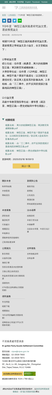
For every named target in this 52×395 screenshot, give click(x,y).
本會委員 (6, 191)
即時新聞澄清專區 (34, 204)
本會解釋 (31, 224)
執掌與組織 (6, 186)
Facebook (36, 2)
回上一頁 (26, 166)
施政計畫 (6, 262)
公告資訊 (12, 15)
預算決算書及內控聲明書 (12, 267)
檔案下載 (6, 306)
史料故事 (31, 258)
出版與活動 (6, 258)
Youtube (44, 2)
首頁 (6, 2)
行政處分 (6, 224)
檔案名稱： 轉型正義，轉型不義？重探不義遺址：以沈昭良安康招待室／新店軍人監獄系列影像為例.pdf (27, 135)
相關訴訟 (6, 229)
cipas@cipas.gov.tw (20, 351)
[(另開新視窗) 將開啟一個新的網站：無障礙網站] (30, 373)
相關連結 (6, 310)
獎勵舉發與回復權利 (10, 237)
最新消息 (31, 186)
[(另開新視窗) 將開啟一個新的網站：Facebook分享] (9, 21)
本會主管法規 (32, 220)
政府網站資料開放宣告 (12, 374)
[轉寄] (4, 21)
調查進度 (6, 215)
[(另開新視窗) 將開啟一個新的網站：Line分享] (20, 21)
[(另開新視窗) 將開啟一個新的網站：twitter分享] (15, 21)
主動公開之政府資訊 (10, 271)
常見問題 (20, 2)
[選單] (4, 8)
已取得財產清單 (8, 242)
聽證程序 (6, 220)
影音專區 (6, 254)
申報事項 (6, 233)
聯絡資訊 (6, 195)
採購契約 (6, 283)
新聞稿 (30, 191)
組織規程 (31, 215)
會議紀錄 (31, 199)
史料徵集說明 (32, 254)
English (28, 2)
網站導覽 (12, 2)
